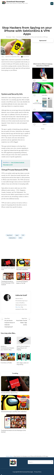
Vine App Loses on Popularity (23, 363)
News (3, 56)
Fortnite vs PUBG (6, 363)
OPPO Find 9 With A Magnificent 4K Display (23, 348)
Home (7, 456)
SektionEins (12, 238)
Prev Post (9, 323)
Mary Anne (18, 307)
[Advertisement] (27, 15)
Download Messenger (15, 2)
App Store (9, 235)
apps (17, 235)
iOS (23, 235)
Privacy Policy (37, 471)
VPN (20, 238)
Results (42, 128)
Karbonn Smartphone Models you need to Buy (7, 348)
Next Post (21, 321)
